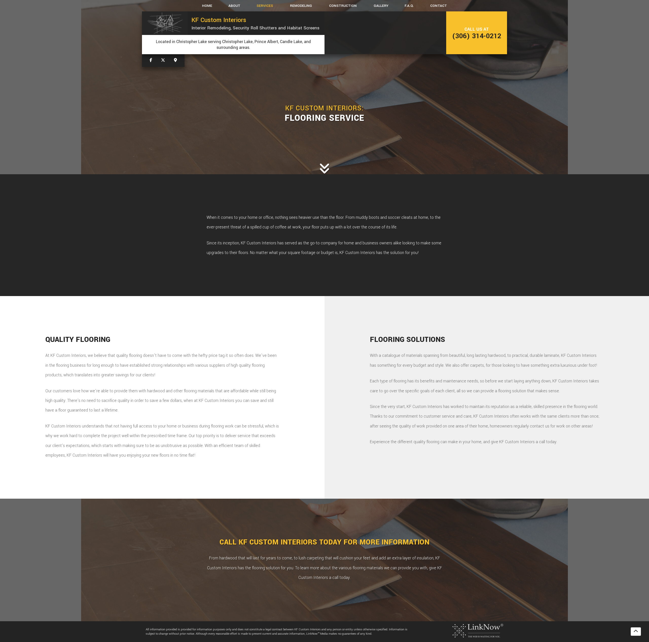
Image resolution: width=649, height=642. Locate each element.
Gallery (381, 5)
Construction (343, 5)
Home (207, 5)
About (234, 5)
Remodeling (301, 5)
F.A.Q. (409, 5)
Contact (438, 5)
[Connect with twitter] (163, 60)
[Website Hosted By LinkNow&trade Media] (478, 630)
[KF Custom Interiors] (165, 23)
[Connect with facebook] (151, 60)
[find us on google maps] (175, 60)
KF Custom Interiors (218, 20)
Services (265, 5)
